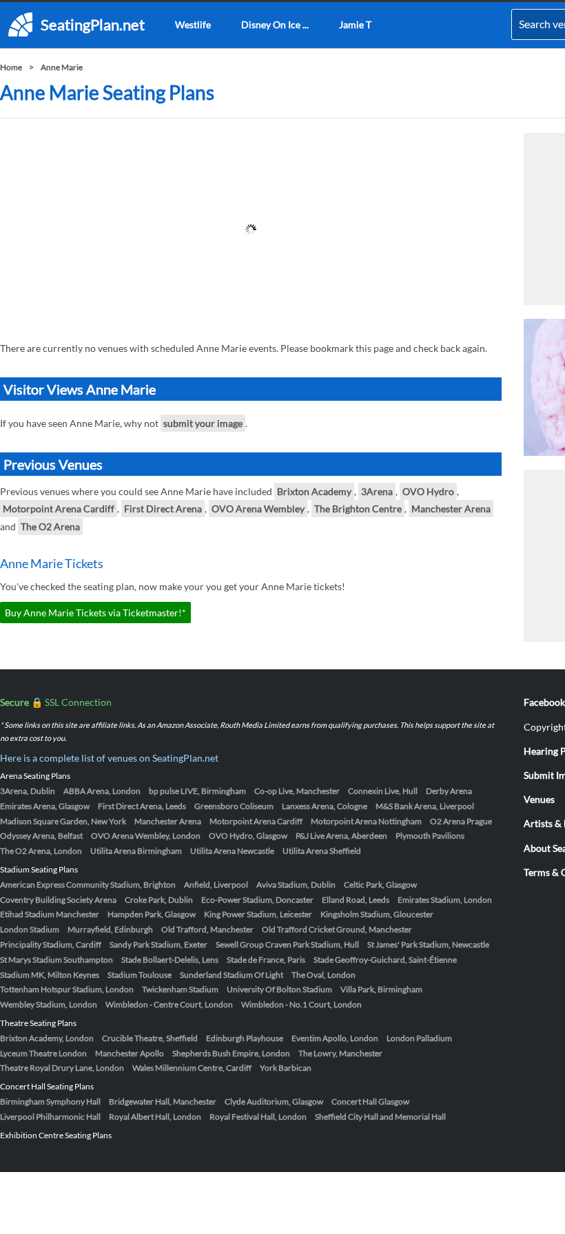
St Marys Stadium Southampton (56, 959)
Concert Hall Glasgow (370, 1101)
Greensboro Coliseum (234, 806)
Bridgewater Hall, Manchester (162, 1101)
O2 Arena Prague (461, 821)
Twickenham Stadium (180, 989)
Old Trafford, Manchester (207, 929)
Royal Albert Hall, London (155, 1116)
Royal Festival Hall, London (258, 1116)
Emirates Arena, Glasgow (45, 806)
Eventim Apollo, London (334, 1038)
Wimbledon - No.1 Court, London (301, 1004)
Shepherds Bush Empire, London (231, 1053)
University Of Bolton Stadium (279, 989)
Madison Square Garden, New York (63, 821)
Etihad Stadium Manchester (49, 914)
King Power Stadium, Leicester (258, 914)
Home (11, 67)
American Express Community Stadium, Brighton (88, 884)
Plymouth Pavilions (429, 835)
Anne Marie (62, 67)
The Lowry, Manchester (340, 1053)
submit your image (203, 423)
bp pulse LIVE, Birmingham (197, 791)
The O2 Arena (50, 526)
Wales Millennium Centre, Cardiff (191, 1068)
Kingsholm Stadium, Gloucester (376, 914)
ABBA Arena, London (102, 791)
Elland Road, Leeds (355, 900)
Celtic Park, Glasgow (380, 884)
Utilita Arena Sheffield (321, 851)
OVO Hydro (428, 491)
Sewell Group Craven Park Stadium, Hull (287, 944)
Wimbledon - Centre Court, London (169, 1004)
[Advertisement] (251, 229)
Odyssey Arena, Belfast (41, 835)
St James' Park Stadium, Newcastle (428, 944)
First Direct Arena (163, 508)
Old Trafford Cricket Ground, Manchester (337, 929)
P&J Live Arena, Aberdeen (341, 835)
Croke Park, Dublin (159, 900)
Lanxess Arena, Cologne (324, 806)
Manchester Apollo (129, 1053)
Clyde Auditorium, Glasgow (274, 1101)
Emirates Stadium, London (445, 900)
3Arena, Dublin (27, 791)
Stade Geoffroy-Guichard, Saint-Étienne (385, 959)
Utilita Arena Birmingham (136, 851)
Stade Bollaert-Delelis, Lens (169, 959)
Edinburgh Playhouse (244, 1038)
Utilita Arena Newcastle (232, 851)
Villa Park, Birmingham (381, 989)
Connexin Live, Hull (383, 791)
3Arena (377, 491)
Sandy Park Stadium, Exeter (158, 944)
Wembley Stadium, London (48, 1004)
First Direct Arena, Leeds (142, 806)
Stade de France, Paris (266, 959)
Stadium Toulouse (139, 975)
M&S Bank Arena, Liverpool (425, 806)
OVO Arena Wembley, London (146, 835)
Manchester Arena (451, 508)
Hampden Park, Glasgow (151, 914)
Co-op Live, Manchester (297, 791)
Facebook (544, 702)
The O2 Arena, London (41, 851)
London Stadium (29, 929)
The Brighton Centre (358, 508)
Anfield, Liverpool (216, 884)
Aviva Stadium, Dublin (296, 884)
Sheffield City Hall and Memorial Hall (380, 1116)
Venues (539, 799)
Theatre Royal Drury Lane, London (62, 1068)
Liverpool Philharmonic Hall (50, 1116)
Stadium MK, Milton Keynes (49, 975)
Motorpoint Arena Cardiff (58, 508)
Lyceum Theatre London (43, 1053)
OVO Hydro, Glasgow (248, 835)
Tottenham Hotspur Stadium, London (67, 989)
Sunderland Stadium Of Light (231, 975)
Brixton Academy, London (47, 1038)
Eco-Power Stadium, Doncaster (257, 900)
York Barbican (285, 1068)
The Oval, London (323, 975)
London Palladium (419, 1038)
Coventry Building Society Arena (58, 900)
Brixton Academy (314, 491)
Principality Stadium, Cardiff (50, 944)
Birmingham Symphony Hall (50, 1101)
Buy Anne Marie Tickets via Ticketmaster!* (95, 612)
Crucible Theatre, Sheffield (150, 1038)
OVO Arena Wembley (258, 508)
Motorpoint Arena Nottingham (366, 821)
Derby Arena (449, 791)
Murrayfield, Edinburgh (110, 929)
